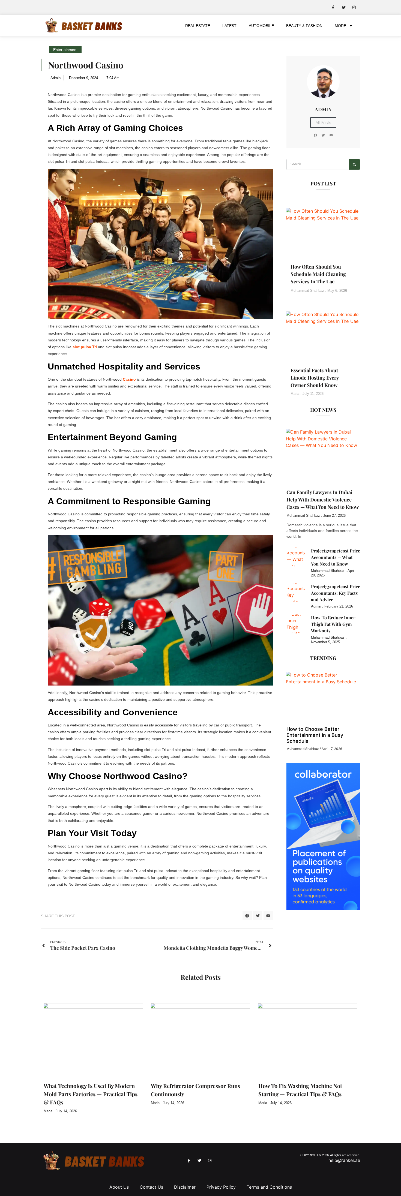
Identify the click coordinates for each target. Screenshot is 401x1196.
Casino (129, 379)
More (340, 25)
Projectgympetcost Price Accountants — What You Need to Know (335, 557)
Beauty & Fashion (304, 25)
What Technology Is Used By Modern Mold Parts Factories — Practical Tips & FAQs (90, 1094)
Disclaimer (185, 1187)
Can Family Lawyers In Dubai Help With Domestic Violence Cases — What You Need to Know (322, 499)
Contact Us (151, 1187)
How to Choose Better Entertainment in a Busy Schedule (314, 735)
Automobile (261, 25)
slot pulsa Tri (85, 347)
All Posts (323, 122)
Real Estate (197, 25)
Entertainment (65, 49)
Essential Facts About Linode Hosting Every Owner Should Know (315, 377)
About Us (119, 1187)
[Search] (354, 164)
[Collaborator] (323, 908)
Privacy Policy (221, 1187)
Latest (229, 25)
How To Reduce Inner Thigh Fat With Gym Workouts (333, 624)
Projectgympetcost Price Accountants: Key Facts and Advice (335, 593)
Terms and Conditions (269, 1187)
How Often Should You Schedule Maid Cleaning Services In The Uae (318, 274)
